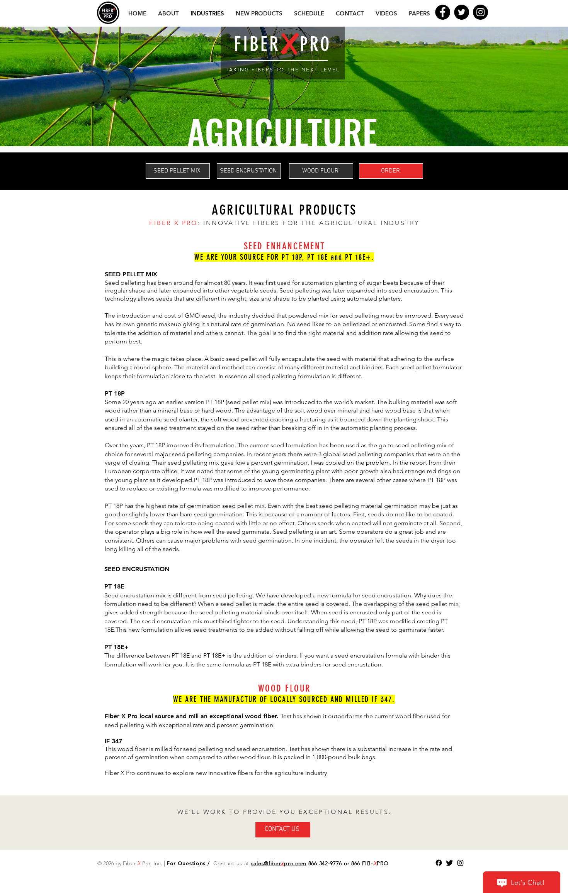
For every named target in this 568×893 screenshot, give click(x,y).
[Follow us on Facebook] (439, 863)
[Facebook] (442, 12)
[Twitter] (461, 12)
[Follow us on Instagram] (460, 863)
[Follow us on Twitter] (450, 863)
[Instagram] (480, 12)
